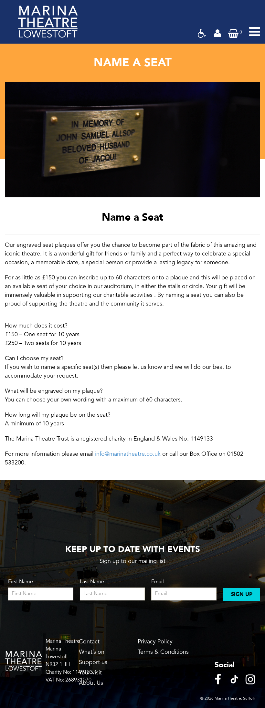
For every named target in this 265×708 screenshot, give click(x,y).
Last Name (92, 582)
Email (157, 582)
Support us (93, 662)
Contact (89, 642)
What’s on (91, 652)
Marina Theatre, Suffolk (235, 699)
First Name (20, 582)
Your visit (90, 673)
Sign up (241, 594)
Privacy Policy (155, 642)
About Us (91, 683)
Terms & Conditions (163, 652)
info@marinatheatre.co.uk (127, 454)
